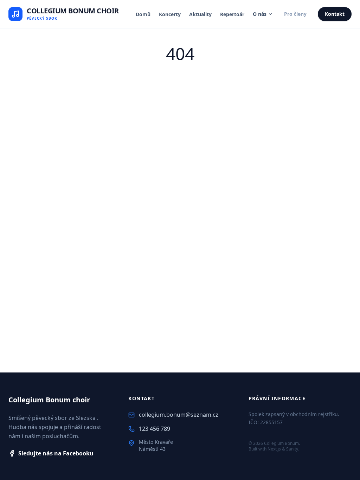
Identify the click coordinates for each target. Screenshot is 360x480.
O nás (259, 14)
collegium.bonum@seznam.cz (178, 415)
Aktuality (200, 14)
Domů (143, 14)
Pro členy (295, 14)
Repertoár (232, 14)
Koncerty (170, 14)
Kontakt (335, 14)
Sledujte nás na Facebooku (56, 453)
